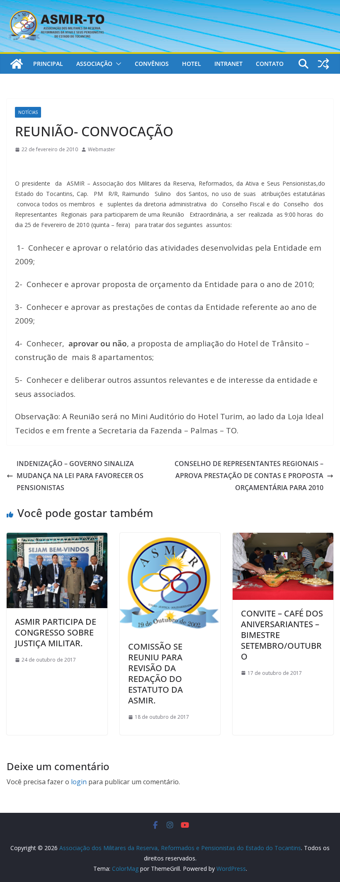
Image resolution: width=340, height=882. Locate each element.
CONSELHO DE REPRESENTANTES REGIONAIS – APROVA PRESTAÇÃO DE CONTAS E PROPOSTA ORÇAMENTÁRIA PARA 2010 (249, 475)
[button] (116, 64)
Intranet (228, 64)
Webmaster (101, 149)
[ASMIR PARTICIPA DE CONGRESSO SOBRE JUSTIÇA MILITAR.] (57, 538)
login (79, 781)
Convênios (152, 64)
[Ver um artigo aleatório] (323, 64)
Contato (270, 64)
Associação (94, 64)
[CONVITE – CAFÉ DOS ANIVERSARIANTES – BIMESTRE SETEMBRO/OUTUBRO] (283, 538)
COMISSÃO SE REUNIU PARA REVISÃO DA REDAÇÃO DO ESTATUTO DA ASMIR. (155, 673)
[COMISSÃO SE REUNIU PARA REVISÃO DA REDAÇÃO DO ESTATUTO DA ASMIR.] (170, 538)
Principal (48, 64)
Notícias (28, 112)
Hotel (191, 64)
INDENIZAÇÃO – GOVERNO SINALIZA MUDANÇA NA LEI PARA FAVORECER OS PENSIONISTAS (80, 475)
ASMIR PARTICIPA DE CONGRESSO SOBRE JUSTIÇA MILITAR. (55, 632)
